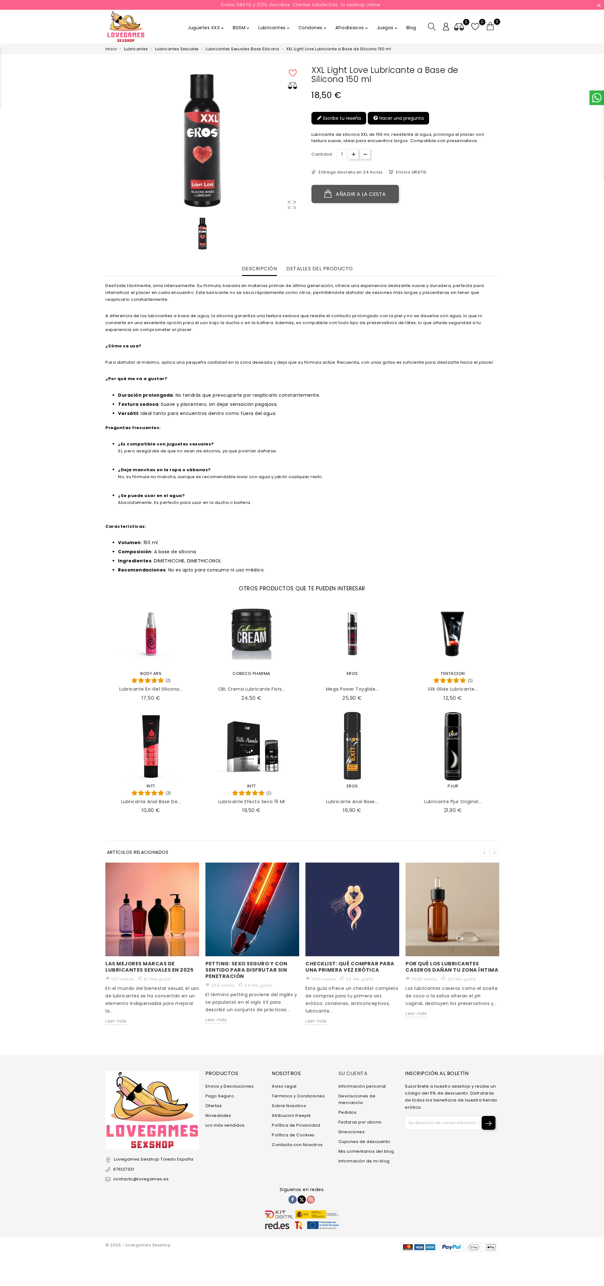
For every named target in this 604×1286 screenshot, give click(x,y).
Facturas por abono (360, 1122)
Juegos (388, 28)
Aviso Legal (284, 1086)
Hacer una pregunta (401, 118)
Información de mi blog (364, 1161)
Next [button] (494, 853)
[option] (202, 233)
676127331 (123, 1169)
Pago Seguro (219, 1096)
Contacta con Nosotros (297, 1145)
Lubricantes (274, 28)
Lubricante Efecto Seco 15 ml (251, 801)
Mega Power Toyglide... (352, 689)
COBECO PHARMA (251, 673)
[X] (302, 1199)
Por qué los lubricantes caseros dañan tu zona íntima (451, 967)
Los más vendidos (225, 1125)
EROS (352, 673)
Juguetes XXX (206, 28)
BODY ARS (150, 673)
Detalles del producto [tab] (319, 269)
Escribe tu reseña (341, 118)
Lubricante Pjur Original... (453, 801)
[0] (490, 26)
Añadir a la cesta (360, 194)
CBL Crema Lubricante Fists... (251, 689)
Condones (313, 28)
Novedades (218, 1115)
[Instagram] (311, 1199)
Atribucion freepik (291, 1115)
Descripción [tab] (259, 269)
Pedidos (347, 1112)
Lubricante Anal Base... (352, 801)
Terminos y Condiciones (298, 1096)
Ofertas (213, 1106)
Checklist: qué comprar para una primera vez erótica (349, 967)
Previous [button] (485, 853)
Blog (411, 28)
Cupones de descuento (364, 1142)
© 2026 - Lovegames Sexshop (138, 1245)
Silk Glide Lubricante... (453, 689)
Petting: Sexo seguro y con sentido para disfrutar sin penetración (246, 970)
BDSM (241, 28)
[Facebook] (292, 1199)
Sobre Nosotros (289, 1106)
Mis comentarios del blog (366, 1151)
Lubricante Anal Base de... (151, 801)
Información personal (362, 1086)
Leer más (115, 1021)
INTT (151, 786)
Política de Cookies (293, 1135)
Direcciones (351, 1132)
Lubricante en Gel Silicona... (151, 689)
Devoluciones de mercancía (357, 1099)
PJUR (453, 786)
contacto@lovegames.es (141, 1179)
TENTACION (453, 673)
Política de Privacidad (296, 1125)
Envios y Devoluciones (229, 1086)
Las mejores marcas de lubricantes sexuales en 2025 (149, 967)
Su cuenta (353, 1073)
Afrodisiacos (352, 28)
